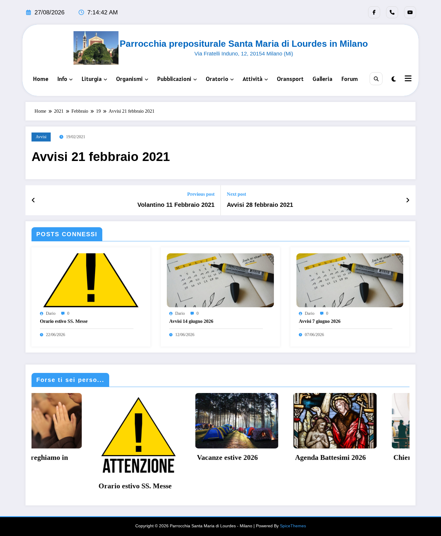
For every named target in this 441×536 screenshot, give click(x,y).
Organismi (129, 79)
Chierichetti (346, 457)
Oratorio (217, 79)
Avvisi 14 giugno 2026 (191, 321)
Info (62, 79)
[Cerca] (376, 78)
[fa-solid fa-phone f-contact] (392, 12)
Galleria (322, 79)
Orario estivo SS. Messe (64, 321)
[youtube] (410, 12)
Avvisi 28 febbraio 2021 (260, 204)
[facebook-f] (374, 12)
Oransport (290, 79)
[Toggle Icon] (407, 79)
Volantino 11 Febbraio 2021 (175, 204)
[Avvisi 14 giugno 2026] (220, 279)
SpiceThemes (293, 525)
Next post (236, 194)
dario (51, 313)
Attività (252, 79)
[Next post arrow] (408, 200)
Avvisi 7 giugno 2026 (319, 321)
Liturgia (92, 79)
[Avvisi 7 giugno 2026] (349, 279)
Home (40, 79)
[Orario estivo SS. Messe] (91, 279)
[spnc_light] (394, 79)
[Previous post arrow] (33, 200)
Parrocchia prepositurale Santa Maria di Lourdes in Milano (244, 44)
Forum (349, 79)
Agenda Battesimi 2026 (265, 457)
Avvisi (41, 137)
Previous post (200, 194)
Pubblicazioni (174, 79)
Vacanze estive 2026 (162, 457)
